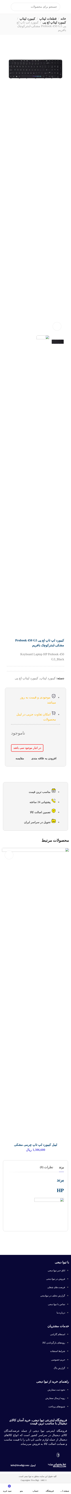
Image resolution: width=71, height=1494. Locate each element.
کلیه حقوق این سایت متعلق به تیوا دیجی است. (38, 1476)
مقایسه (20, 758)
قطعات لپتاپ (48, 18)
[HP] (49, 1212)
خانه (63, 18)
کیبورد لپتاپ (27, 18)
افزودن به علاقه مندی (43, 758)
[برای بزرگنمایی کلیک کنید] (57, 326)
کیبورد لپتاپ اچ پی (54, 22)
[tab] (61, 1167)
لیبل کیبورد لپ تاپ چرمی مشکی (35, 1144)
